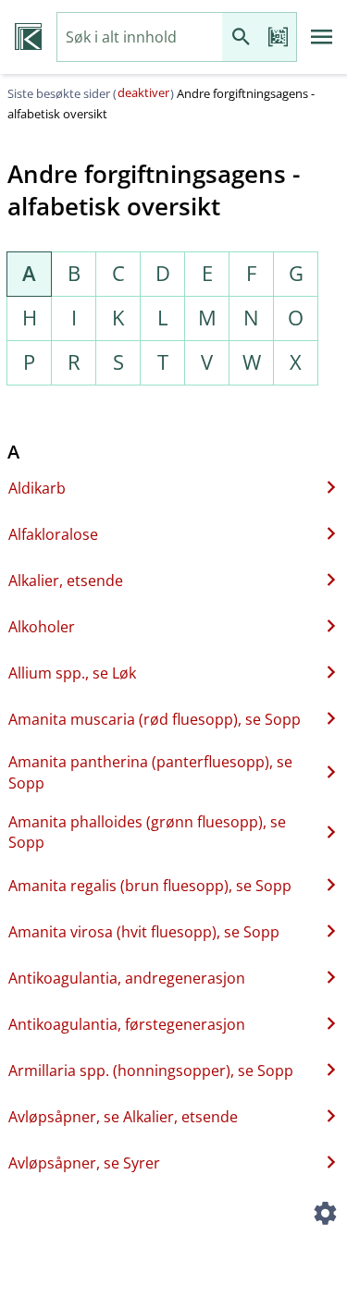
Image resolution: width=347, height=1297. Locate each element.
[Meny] (322, 36)
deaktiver (143, 92)
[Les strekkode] (277, 37)
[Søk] (240, 37)
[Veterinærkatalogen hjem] (28, 36)
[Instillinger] (325, 1215)
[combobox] (139, 37)
